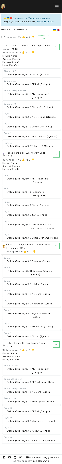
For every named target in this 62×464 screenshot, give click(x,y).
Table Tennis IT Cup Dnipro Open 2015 (25, 344)
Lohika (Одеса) (40, 284)
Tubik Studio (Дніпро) (44, 136)
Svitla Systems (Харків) (46, 237)
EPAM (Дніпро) (41, 84)
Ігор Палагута (40, 461)
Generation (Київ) (42, 126)
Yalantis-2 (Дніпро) (43, 146)
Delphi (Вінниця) (17, 74)
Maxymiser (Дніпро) (43, 421)
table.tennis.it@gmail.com (44, 457)
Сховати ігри (43, 35)
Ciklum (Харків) (41, 74)
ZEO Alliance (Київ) (43, 382)
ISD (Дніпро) (39, 215)
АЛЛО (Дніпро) (41, 430)
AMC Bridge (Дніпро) (44, 117)
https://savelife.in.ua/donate (20, 21)
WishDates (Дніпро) (44, 440)
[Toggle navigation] (57, 6)
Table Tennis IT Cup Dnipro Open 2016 (31, 47)
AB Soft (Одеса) (41, 294)
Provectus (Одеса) (42, 326)
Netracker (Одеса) (42, 303)
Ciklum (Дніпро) (41, 336)
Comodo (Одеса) (41, 261)
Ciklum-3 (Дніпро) (42, 107)
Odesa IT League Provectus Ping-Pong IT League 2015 (28, 246)
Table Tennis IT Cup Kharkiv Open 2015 (26, 154)
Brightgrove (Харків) (44, 401)
